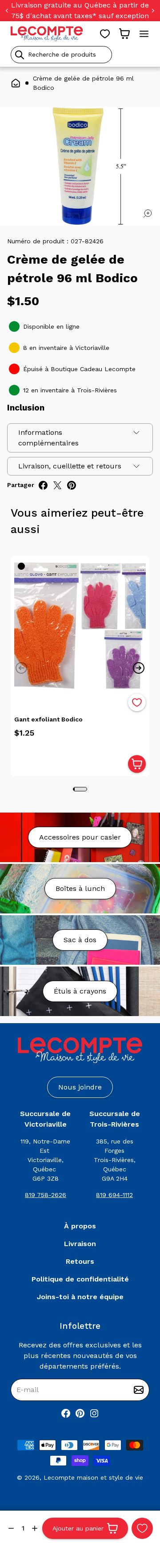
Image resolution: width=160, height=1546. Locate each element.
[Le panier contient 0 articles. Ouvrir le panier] (124, 33)
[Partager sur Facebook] (43, 485)
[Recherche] (19, 55)
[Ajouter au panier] (137, 764)
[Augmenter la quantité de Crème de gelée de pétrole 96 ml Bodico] (35, 1528)
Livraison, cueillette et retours (69, 466)
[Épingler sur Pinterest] (71, 485)
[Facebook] (65, 1413)
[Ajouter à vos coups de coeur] (142, 1528)
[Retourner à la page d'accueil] (80, 1050)
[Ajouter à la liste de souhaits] (137, 702)
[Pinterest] (80, 1413)
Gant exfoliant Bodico (48, 719)
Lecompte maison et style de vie (93, 1477)
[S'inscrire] (138, 1390)
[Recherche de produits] (80, 54)
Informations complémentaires (48, 437)
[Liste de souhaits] (105, 33)
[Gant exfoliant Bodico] (80, 624)
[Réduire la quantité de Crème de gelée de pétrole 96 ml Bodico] (11, 1528)
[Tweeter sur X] (57, 485)
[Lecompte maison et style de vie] (47, 34)
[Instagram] (94, 1413)
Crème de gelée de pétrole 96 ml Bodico (83, 83)
